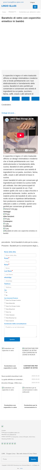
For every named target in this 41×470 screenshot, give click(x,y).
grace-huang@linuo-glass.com (13, 2)
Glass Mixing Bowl (10, 309)
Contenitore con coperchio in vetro (10, 367)
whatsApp (7, 277)
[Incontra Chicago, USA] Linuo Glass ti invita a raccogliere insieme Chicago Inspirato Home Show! (13, 383)
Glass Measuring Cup (11, 317)
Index (21, 468)
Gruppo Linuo (10, 453)
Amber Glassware (10, 314)
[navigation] (35, 7)
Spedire (12, 339)
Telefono (26, 99)
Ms (6, 295)
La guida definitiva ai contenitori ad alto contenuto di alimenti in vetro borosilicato (13, 379)
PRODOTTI (12, 12)
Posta (6, 258)
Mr (6, 292)
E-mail (16, 99)
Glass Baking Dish (10, 303)
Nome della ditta (10, 252)
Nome (6, 264)
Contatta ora (6, 99)
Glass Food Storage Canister (13, 306)
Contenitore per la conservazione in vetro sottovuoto (30, 406)
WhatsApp (35, 99)
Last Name (8, 271)
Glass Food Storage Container (13, 300)
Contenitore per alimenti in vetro (29, 12)
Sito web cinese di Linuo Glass (27, 453)
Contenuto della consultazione (15, 323)
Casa (4, 12)
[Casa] (12, 6)
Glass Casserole (10, 320)
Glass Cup (8, 312)
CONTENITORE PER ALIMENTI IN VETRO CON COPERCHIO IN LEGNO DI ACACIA (30, 367)
